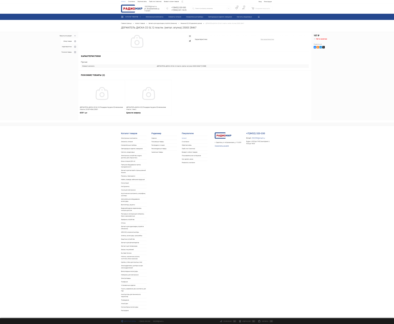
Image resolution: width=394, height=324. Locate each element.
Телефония (124, 282)
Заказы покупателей (127, 249)
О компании (131, 1)
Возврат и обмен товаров (171, 1)
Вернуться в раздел (66, 36)
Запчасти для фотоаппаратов (130, 242)
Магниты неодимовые (128, 152)
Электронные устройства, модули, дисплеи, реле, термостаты (131, 157)
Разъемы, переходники (128, 176)
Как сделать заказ (187, 159)
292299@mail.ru (258, 138)
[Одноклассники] (318, 47)
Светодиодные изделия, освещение (132, 148)
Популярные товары (157, 141)
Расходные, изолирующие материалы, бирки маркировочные (132, 215)
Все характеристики (267, 39)
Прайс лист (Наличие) (155, 1)
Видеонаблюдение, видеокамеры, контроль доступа (131, 209)
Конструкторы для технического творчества (131, 295)
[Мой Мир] (320, 47)
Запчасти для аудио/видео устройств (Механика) (132, 227)
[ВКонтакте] (315, 47)
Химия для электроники (128, 190)
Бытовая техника (126, 253)
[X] (323, 47)
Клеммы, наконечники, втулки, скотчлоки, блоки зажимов (130, 257)
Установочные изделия (128, 285)
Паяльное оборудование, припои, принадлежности (131, 166)
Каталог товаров (132, 17)
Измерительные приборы (129, 145)
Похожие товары (66, 52)
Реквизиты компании (188, 162)
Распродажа (125, 310)
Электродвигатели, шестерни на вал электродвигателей (132, 267)
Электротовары (126, 278)
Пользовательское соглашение (191, 155)
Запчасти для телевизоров (129, 246)
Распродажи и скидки (158, 145)
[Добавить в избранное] (190, 36)
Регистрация (268, 1)
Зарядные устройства (127, 219)
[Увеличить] (136, 41)
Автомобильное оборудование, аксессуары (130, 200)
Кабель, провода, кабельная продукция (133, 179)
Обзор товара (67, 41)
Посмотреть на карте (222, 146)
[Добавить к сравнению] (190, 41)
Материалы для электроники (130, 275)
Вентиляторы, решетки (128, 205)
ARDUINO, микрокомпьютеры (130, 232)
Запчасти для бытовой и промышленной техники (133, 171)
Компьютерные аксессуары (129, 307)
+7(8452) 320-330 (144, 321)
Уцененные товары (157, 152)
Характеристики (67, 47)
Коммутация (125, 183)
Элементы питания (127, 141)
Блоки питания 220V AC (128, 161)
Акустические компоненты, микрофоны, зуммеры (133, 194)
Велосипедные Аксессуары (129, 271)
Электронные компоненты (129, 138)
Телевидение (125, 300)
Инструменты (125, 186)
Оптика (123, 223)
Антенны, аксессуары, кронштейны (131, 235)
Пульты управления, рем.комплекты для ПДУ (133, 290)
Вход (260, 1)
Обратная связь (142, 1)
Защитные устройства (128, 239)
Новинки (154, 138)
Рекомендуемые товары (159, 148)
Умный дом (124, 303)
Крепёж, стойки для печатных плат (131, 262)
